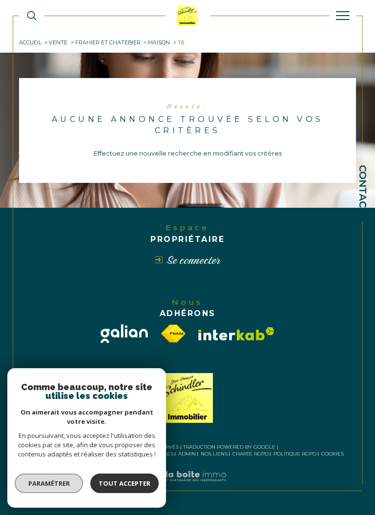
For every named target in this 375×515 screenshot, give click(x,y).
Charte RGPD (250, 454)
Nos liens (214, 454)
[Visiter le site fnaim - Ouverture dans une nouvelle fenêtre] (173, 333)
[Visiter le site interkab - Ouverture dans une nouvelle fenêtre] (236, 333)
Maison (159, 43)
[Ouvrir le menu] (343, 15)
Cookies (332, 454)
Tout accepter (124, 483)
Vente (58, 43)
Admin (187, 454)
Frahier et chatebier (108, 43)
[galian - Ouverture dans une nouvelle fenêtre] (124, 333)
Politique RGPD (294, 454)
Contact (363, 190)
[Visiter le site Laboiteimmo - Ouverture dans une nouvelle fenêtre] (187, 486)
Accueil (30, 43)
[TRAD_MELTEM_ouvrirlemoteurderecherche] (31, 16)
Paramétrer (49, 483)
